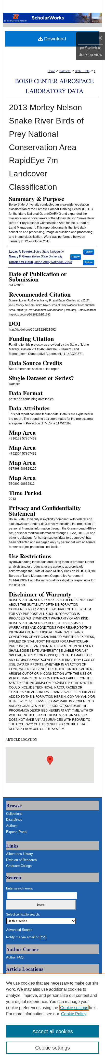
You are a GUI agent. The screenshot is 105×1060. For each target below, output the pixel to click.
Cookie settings (74, 1008)
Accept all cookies (52, 1031)
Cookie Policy (73, 1014)
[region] (52, 1017)
